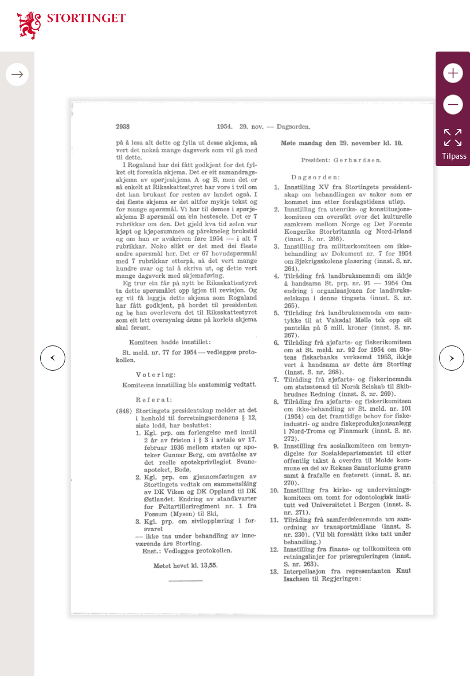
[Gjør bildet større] (453, 73)
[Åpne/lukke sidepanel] (17, 74)
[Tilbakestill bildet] (452, 137)
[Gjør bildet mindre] (453, 105)
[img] (71, 24)
